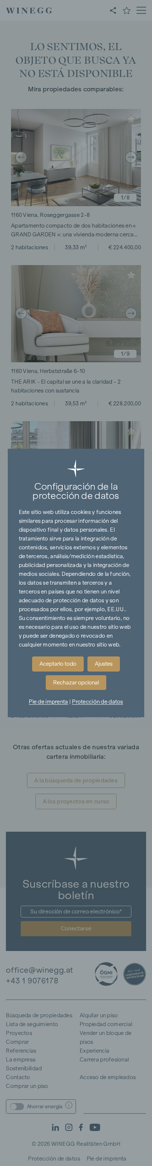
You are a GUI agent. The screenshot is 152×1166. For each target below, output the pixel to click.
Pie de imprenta (48, 702)
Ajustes (104, 664)
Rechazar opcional (76, 683)
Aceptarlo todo (57, 664)
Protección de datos (97, 702)
